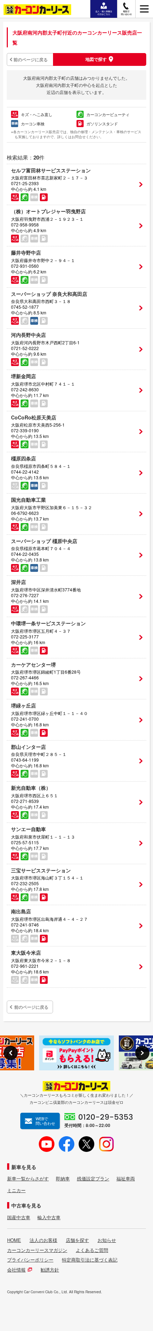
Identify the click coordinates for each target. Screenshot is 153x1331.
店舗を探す (77, 1240)
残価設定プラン (93, 1178)
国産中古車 (18, 1217)
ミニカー (16, 1190)
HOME (14, 1240)
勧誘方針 (50, 1270)
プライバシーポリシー (30, 1260)
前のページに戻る (31, 59)
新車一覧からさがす (28, 1178)
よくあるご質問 (92, 1250)
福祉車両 (125, 1178)
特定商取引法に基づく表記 (89, 1260)
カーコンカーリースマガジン (37, 1250)
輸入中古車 (48, 1217)
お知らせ (106, 1240)
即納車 (63, 1178)
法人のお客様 (43, 1240)
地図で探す (96, 59)
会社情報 (16, 1270)
